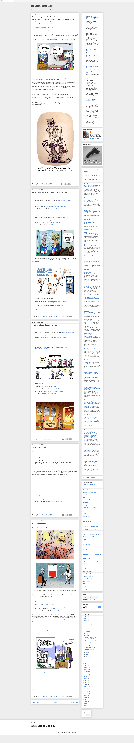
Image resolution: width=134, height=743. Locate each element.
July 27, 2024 (89, 72)
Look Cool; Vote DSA (89, 351)
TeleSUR (85, 568)
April (87, 654)
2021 (85, 667)
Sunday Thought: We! (89, 257)
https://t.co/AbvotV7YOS (45, 391)
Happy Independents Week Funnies (46, 17)
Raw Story (87, 386)
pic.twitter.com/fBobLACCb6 (62, 217)
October (88, 627)
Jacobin (84, 539)
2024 (85, 620)
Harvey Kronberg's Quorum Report (91, 531)
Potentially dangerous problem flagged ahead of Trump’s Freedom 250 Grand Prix (92, 389)
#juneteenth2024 (56, 301)
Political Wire (87, 210)
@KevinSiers (44, 337)
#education (66, 301)
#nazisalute (88, 23)
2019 (85, 671)
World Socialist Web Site (90, 372)
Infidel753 (86, 311)
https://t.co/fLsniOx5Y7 (53, 386)
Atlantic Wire (86, 489)
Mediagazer (87, 399)
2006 (85, 699)
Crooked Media (88, 319)
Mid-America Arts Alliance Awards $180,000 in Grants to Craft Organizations (91, 463)
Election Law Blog (89, 429)
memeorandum (88, 333)
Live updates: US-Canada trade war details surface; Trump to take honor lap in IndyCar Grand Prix (92, 186)
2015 (85, 680)
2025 (85, 618)
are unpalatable (49, 258)
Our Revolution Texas (88, 552)
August (87, 631)
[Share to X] (67, 184)
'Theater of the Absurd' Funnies (44, 325)
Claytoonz (87, 449)
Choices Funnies (39, 524)
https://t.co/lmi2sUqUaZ (51, 608)
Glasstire (86, 460)
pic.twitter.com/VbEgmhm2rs (41, 348)
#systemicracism (39, 302)
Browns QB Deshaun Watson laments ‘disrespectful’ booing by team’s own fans (91, 420)
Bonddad (86, 197)
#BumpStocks (68, 200)
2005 (85, 701)
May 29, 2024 (57, 610)
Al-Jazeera (85, 487)
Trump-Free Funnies (40, 448)
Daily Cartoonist (88, 359)
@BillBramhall (57, 347)
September (88, 629)
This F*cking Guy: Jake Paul (91, 320)
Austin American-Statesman (89, 492)
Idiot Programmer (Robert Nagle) (91, 536)
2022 (85, 665)
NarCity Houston (87, 542)
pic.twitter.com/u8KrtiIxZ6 (92, 25)
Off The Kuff (87, 272)
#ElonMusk (91, 22)
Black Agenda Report (88, 505)
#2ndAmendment (51, 337)
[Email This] (64, 184)
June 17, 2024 (62, 220)
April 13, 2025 (95, 61)
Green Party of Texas (88, 524)
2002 (85, 705)
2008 (85, 695)
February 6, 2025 (90, 123)
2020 (85, 669)
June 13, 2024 (62, 340)
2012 (85, 686)
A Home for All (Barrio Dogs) (89, 484)
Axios (85, 232)
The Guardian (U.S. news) (91, 417)
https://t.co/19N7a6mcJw (47, 27)
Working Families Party (88, 589)
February (88, 658)
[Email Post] (61, 184)
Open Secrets (86, 549)
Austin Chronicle (87, 494)
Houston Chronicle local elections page (92, 534)
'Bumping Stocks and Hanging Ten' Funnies (49, 193)
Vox (85, 244)
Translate (94, 599)
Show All (100, 472)
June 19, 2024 (62, 204)
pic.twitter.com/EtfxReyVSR (57, 499)
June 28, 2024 (57, 30)
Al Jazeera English (89, 222)
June (87, 635)
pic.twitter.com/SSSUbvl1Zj (61, 337)
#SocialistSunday (91, 54)
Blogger (74, 732)
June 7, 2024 (60, 501)
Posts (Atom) (58, 706)
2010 (85, 691)
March (87, 656)
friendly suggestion (44, 79)
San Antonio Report (89, 297)
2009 (85, 693)
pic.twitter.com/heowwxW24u (58, 391)
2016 (85, 678)
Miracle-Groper (87, 450)
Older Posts (74, 702)
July (87, 633)
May (87, 652)
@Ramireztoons (61, 200)
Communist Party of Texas (89, 507)
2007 (85, 697)
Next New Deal (86, 544)
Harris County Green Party (89, 529)
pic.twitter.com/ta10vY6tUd (49, 302)
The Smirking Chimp (89, 255)
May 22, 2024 (50, 224)
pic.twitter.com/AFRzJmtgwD (59, 206)
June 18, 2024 (60, 305)
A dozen (37, 461)
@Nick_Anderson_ (40, 600)
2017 (85, 676)
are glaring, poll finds (54, 630)
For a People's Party (88, 519)
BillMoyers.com (86, 502)
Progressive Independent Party (90, 561)
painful (36, 94)
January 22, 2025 (90, 29)
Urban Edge (86, 586)
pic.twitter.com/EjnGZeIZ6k (54, 222)
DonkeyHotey (86, 516)
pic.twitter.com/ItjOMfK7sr (41, 672)
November (88, 624)
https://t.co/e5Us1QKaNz (92, 18)
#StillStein (39, 604)
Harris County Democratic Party (90, 526)
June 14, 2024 (57, 335)
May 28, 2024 (57, 675)
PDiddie (93, 132)
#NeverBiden (45, 604)
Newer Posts (35, 702)
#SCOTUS (53, 217)
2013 (85, 684)
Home (55, 702)
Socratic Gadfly (86, 566)
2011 (85, 688)
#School (62, 301)
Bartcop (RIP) (86, 497)
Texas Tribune (86, 581)
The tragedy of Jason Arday (90, 246)
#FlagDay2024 (63, 347)
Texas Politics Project (88, 578)
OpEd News (87, 260)
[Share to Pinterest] (70, 184)
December (88, 622)
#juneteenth (49, 301)
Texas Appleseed (87, 571)
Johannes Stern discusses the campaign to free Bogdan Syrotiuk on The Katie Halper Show (92, 375)
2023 (85, 663)
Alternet (86, 171)
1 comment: (56, 184)
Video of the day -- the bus (90, 312)
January (88, 660)
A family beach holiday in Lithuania (92, 327)
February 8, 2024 (90, 100)
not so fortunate (39, 87)
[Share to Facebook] (69, 184)
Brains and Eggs (43, 5)
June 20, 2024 (57, 208)
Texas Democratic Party (88, 576)
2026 (85, 616)
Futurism (86, 285)
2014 (85, 682)
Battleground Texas (87, 499)
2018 (85, 674)
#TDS (36, 601)
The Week (86, 326)
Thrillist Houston (87, 583)
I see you (40, 21)
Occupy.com (86, 547)
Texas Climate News (88, 573)
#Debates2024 (38, 27)
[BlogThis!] (66, 184)
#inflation (37, 222)
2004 (85, 703)
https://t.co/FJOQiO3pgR (68, 332)
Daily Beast (85, 513)
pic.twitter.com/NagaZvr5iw (41, 201)
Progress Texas (86, 558)
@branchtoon (47, 499)
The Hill (86, 184)
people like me (63, 103)
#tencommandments (48, 206)
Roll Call (85, 563)
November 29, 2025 (91, 83)
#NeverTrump (51, 604)
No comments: (57, 316)
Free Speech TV (87, 521)
